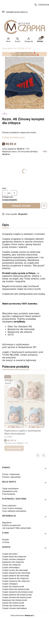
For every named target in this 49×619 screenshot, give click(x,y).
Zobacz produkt (14, 448)
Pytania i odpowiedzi (11, 477)
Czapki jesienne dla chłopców (15, 578)
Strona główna (7, 48)
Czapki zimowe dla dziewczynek (16, 597)
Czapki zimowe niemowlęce (14, 608)
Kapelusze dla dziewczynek (14, 600)
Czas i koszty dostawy (12, 508)
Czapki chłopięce (10, 584)
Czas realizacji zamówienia (14, 511)
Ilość (4, 188)
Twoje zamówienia (10, 488)
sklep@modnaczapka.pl (16, 12)
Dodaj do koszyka (21, 205)
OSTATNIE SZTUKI (23, 48)
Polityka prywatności (11, 525)
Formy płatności (9, 505)
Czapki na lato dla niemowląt (15, 570)
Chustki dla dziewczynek (13, 605)
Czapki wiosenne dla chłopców (16, 581)
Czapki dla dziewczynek (13, 586)
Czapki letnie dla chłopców (14, 556)
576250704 (43, 5)
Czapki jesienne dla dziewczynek (17, 594)
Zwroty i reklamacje (11, 474)
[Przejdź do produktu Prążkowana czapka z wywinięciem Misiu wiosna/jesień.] (24, 401)
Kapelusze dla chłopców (13, 562)
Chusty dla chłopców (11, 565)
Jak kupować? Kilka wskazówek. (16, 528)
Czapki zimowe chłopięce (13, 559)
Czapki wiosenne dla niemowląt (16, 573)
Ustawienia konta (9, 491)
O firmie (5, 542)
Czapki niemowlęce (10, 567)
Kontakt (5, 539)
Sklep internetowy (21, 615)
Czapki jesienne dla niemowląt (15, 575)
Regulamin (6, 522)
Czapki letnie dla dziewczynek (15, 589)
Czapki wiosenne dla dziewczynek (17, 592)
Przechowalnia (8, 494)
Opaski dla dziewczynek (13, 603)
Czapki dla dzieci (10, 554)
